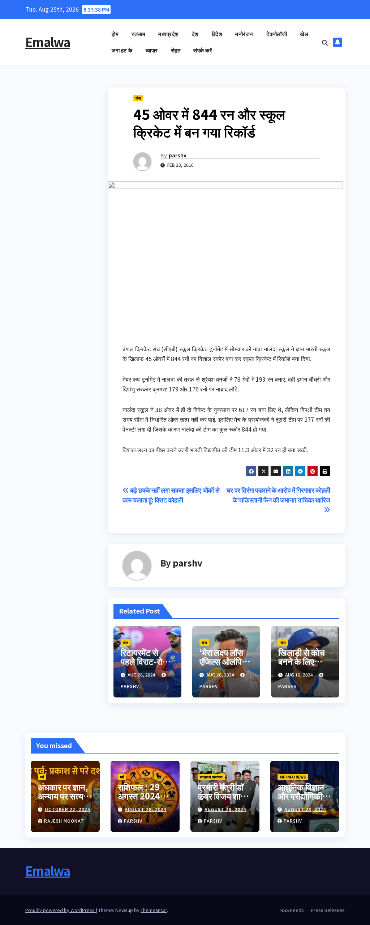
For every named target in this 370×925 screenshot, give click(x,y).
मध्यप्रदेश (168, 34)
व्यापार (152, 50)
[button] (325, 42)
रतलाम (138, 34)
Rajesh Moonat (64, 821)
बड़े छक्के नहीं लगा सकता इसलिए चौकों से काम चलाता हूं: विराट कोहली (171, 494)
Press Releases (328, 910)
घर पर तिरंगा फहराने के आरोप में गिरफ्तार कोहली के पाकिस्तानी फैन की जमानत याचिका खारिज (278, 494)
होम (115, 34)
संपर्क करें (202, 50)
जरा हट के (122, 50)
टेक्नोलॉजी (276, 34)
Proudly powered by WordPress (60, 910)
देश (195, 34)
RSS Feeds (292, 910)
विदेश (217, 34)
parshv (177, 155)
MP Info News (293, 777)
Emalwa (47, 42)
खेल (304, 34)
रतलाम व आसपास (211, 777)
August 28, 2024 (146, 809)
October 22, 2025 (67, 809)
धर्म (42, 777)
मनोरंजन (244, 34)
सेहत (176, 50)
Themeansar (154, 910)
